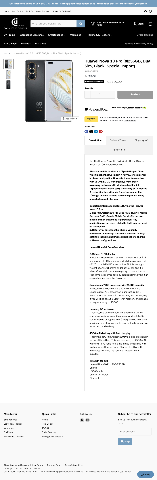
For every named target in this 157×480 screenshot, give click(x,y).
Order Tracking (42, 11)
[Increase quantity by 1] (112, 94)
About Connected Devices (16, 465)
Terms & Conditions (74, 465)
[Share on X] (91, 131)
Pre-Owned (10, 43)
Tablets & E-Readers (98, 35)
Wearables (75, 35)
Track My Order (54, 465)
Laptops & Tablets (13, 423)
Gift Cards (40, 43)
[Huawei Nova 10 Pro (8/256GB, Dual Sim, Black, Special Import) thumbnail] (8, 64)
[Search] (81, 23)
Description (95, 140)
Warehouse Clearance (32, 35)
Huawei (92, 75)
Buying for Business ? (61, 11)
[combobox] (54, 23)
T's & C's (29, 11)
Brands (25, 43)
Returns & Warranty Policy (138, 43)
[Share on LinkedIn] (96, 131)
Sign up (125, 441)
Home (6, 11)
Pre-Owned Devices (14, 436)
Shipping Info (142, 140)
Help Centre (17, 11)
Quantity (88, 88)
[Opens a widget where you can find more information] (145, 474)
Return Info (119, 149)
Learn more (130, 120)
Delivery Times (118, 140)
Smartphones (56, 35)
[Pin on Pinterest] (101, 131)
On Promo (9, 35)
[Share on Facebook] (86, 131)
